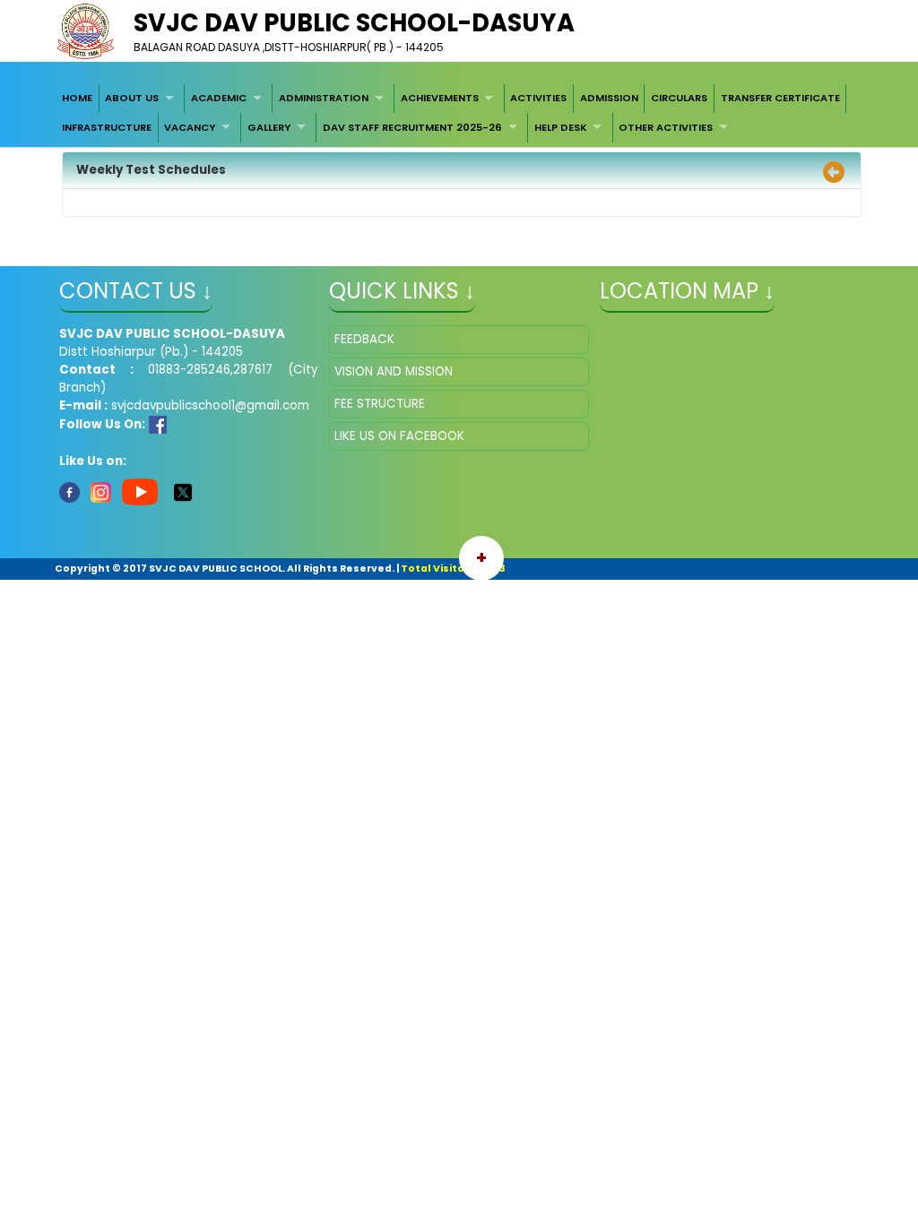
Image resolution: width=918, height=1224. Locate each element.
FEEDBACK (364, 339)
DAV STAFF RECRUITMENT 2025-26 (412, 127)
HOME (77, 98)
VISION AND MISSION (393, 371)
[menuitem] (77, 98)
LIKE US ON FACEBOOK (399, 435)
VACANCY (189, 127)
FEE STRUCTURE (379, 403)
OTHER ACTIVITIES (666, 127)
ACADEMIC (219, 98)
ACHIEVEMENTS (440, 98)
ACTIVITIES (538, 98)
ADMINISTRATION (323, 98)
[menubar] (459, 113)
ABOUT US (132, 98)
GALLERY (268, 127)
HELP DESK (560, 127)
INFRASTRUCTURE (107, 127)
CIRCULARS (679, 98)
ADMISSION (609, 98)
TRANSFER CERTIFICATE (780, 98)
